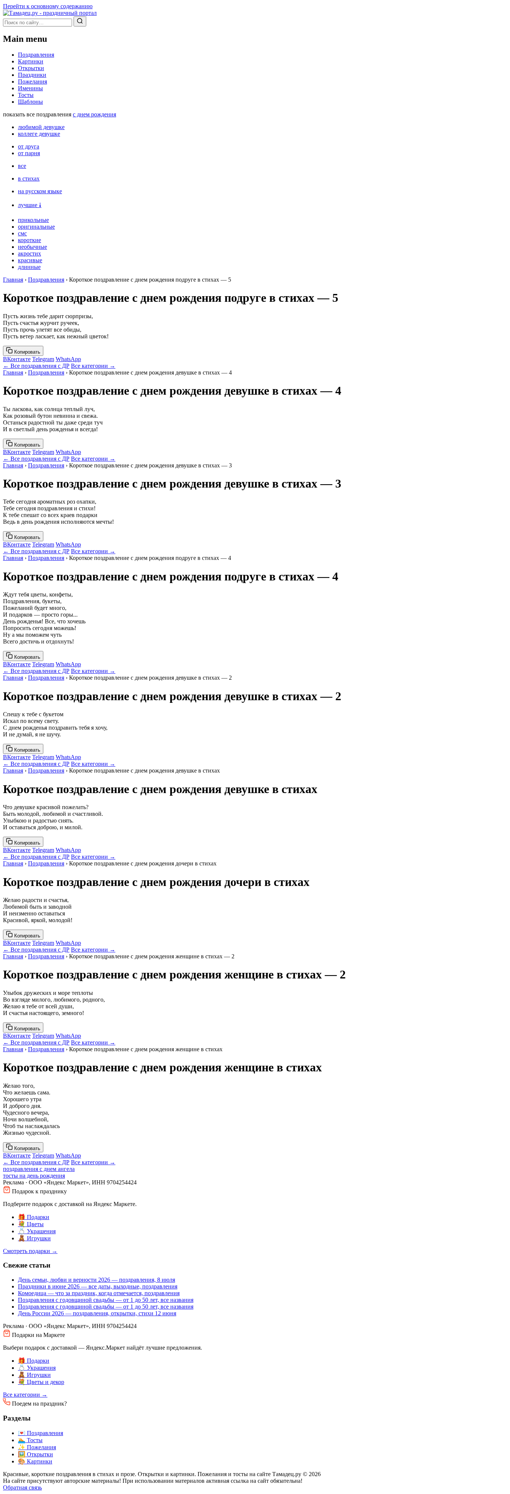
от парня (29, 153)
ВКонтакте (17, 359)
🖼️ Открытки (35, 1454)
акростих (29, 253)
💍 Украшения (37, 1231)
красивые (30, 260)
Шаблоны (30, 101)
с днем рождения (94, 114)
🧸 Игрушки (34, 1238)
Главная (13, 279)
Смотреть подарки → (30, 1251)
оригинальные (36, 226)
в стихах (29, 178)
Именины (30, 88)
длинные (29, 267)
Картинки (30, 61)
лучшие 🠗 (29, 205)
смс (22, 233)
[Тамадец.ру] (50, 13)
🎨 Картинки (35, 1461)
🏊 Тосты (30, 1440)
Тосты (26, 95)
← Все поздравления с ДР (36, 366)
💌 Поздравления (40, 1433)
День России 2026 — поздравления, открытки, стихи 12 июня (97, 1313)
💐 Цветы (31, 1224)
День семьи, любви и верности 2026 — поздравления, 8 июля (96, 1280)
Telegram (43, 359)
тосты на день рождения (34, 1175)
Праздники (32, 75)
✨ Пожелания (37, 1447)
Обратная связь (22, 1487)
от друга (28, 146)
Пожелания (32, 81)
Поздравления (36, 54)
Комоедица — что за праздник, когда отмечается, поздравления (99, 1293)
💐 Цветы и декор (41, 1382)
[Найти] (80, 21)
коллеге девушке (39, 134)
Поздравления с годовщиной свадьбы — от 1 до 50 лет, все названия (105, 1300)
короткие (29, 240)
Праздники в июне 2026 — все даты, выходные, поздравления (97, 1286)
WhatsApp (68, 359)
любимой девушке (41, 127)
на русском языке (40, 191)
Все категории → (93, 366)
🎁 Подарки (33, 1217)
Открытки (31, 68)
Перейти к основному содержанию (48, 6)
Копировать (26, 352)
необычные (32, 247)
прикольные (33, 220)
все (22, 166)
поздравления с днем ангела (39, 1169)
